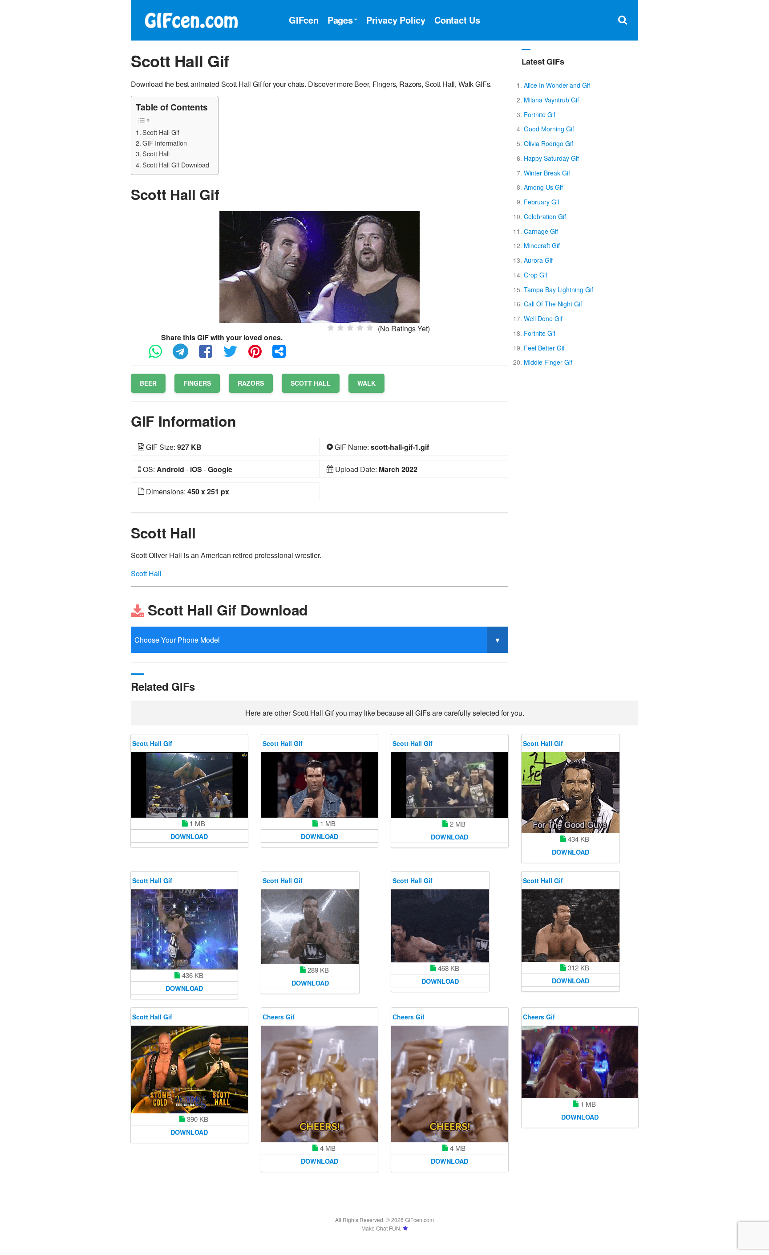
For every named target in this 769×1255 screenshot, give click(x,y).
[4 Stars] (360, 327)
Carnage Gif (541, 231)
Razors (251, 383)
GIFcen (304, 19)
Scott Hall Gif (160, 132)
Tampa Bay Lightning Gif (558, 289)
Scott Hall (156, 153)
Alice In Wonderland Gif (557, 85)
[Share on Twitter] (235, 355)
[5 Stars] (369, 327)
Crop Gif (535, 274)
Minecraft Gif (542, 245)
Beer (148, 383)
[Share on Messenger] (283, 355)
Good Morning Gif (549, 128)
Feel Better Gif (544, 347)
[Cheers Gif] (319, 1084)
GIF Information (164, 142)
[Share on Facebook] (210, 355)
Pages (340, 19)
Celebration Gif (545, 216)
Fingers (197, 383)
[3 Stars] (350, 327)
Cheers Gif (279, 1016)
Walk (366, 383)
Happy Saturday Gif (551, 158)
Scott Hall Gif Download (175, 164)
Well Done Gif (543, 318)
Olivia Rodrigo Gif (548, 143)
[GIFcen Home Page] (191, 19)
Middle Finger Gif (548, 362)
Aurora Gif (538, 260)
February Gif (541, 201)
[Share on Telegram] (185, 355)
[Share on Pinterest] (259, 355)
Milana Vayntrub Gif (551, 99)
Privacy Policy (395, 19)
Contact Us (457, 19)
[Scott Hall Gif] (319, 266)
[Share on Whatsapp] (160, 355)
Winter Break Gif (547, 172)
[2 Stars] (340, 327)
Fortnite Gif (539, 114)
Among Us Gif (543, 187)
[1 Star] (330, 327)
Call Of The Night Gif (553, 303)
